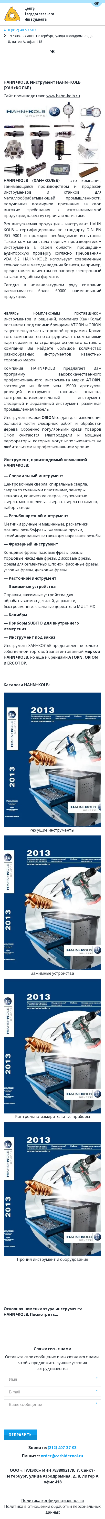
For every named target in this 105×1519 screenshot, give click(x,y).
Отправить (20, 1435)
